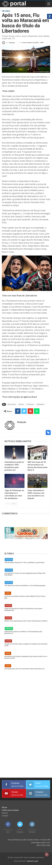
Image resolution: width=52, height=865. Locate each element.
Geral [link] (8, 593)
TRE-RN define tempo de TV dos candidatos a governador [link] (24, 562)
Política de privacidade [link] (10, 810)
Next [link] (14, 503)
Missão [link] (4, 807)
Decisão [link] (21, 404)
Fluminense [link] (30, 404)
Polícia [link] (8, 605)
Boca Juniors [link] (12, 404)
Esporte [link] (9, 628)
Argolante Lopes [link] (32, 861)
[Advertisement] (26, 696)
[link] (8, 42)
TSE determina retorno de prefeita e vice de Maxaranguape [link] (24, 585)
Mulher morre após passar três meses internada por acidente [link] (25, 621)
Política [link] (9, 559)
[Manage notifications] (47, 854)
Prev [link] (8, 503)
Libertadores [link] (40, 404)
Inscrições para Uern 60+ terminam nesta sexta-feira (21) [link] (24, 669)
